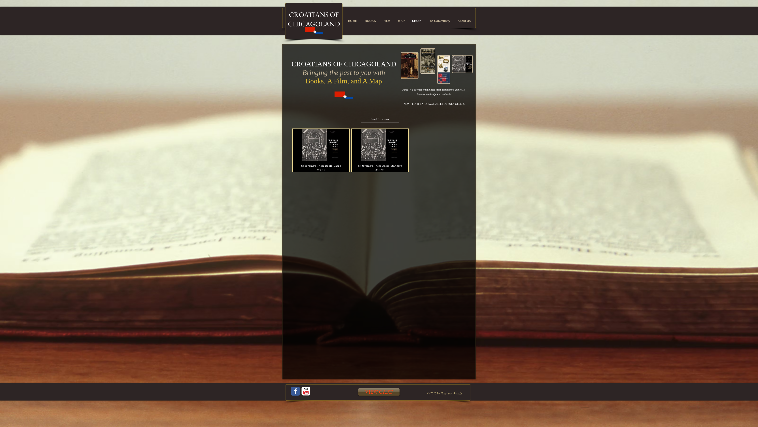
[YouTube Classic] (305, 391)
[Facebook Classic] (295, 391)
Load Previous (380, 118)
